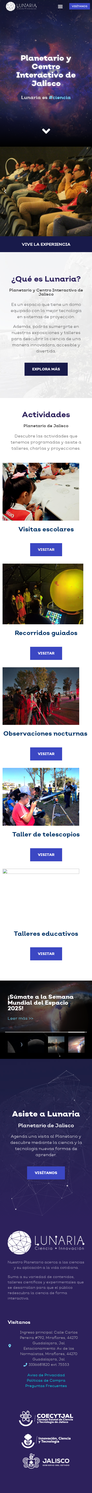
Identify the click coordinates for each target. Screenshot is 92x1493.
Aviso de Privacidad (46, 1375)
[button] (60, 6)
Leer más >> (20, 1018)
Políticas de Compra (46, 1380)
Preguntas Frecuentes (46, 1385)
